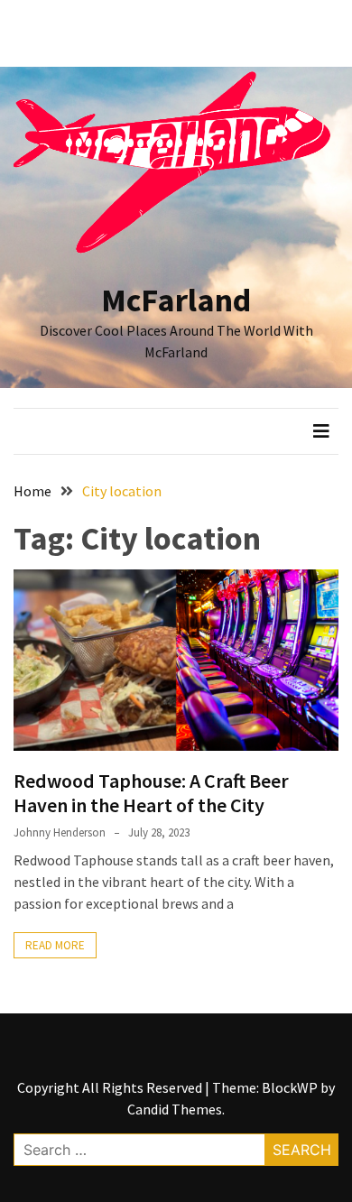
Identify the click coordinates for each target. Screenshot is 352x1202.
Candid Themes (174, 1109)
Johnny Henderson (60, 832)
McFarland (176, 300)
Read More (55, 945)
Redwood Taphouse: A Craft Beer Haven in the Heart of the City (151, 792)
